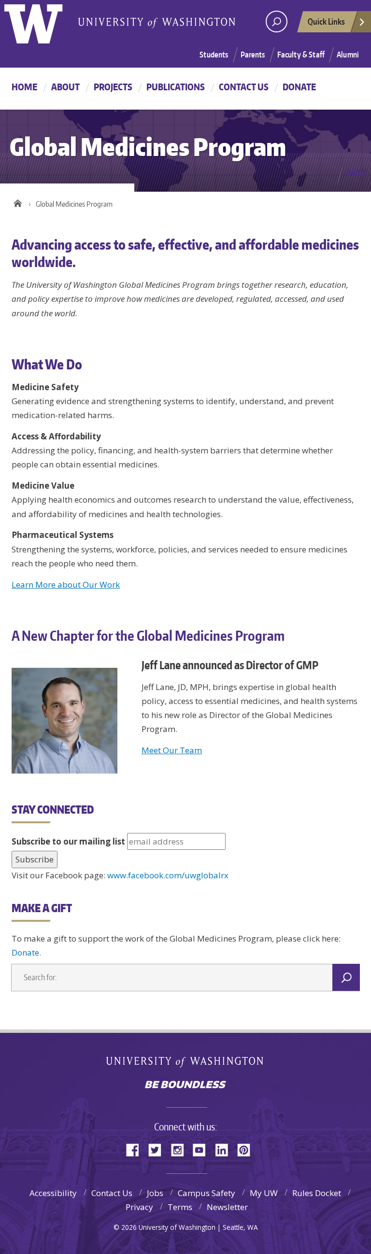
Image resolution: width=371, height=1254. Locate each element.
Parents (253, 54)
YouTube (203, 1149)
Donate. (26, 952)
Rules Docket (316, 1192)
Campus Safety (206, 1192)
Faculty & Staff (301, 54)
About (65, 87)
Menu (357, 172)
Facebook (136, 1149)
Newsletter (227, 1206)
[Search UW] (276, 21)
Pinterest (247, 1149)
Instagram (181, 1149)
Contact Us (244, 87)
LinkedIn (225, 1149)
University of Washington (186, 1064)
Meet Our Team (172, 750)
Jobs (155, 1192)
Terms (180, 1206)
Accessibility (53, 1192)
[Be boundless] (185, 1085)
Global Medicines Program (74, 204)
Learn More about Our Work (66, 584)
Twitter (158, 1149)
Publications (175, 87)
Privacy (139, 1206)
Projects (113, 87)
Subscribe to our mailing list (68, 841)
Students (214, 54)
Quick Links (326, 21)
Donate (299, 87)
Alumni (348, 54)
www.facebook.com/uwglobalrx (167, 875)
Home (24, 87)
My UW (264, 1192)
